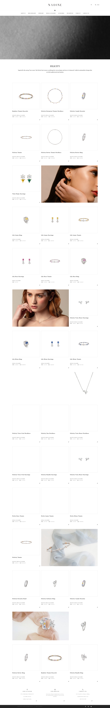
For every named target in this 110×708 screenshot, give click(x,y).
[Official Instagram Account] (88, 706)
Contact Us (86, 13)
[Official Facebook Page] (85, 706)
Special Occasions (51, 13)
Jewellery (41, 13)
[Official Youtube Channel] (91, 706)
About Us (23, 13)
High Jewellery (32, 13)
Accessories (61, 13)
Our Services (70, 13)
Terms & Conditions (38, 706)
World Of (78, 13)
